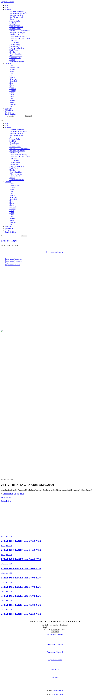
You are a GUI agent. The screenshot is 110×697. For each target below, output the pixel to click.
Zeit (10, 106)
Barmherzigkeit (14, 67)
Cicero (11, 19)
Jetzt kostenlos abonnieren (55, 252)
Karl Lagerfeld (14, 42)
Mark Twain (13, 50)
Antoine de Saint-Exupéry (18, 13)
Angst (11, 65)
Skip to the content (7, 2)
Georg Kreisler (14, 25)
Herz (11, 83)
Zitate (22, 494)
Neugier (12, 100)
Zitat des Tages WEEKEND (56, 629)
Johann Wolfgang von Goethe (19, 38)
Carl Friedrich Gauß (16, 17)
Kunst (11, 93)
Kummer (12, 91)
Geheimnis (13, 79)
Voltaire (12, 60)
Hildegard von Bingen (17, 32)
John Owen (13, 40)
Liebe (11, 98)
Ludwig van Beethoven (17, 48)
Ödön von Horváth (15, 56)
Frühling (12, 77)
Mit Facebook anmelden (55, 635)
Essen (11, 75)
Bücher (11, 71)
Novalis (12, 52)
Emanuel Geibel (14, 21)
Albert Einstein (8, 494)
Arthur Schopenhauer (16, 15)
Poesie (11, 102)
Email (45, 627)
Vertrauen (12, 104)
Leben (11, 94)
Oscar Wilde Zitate (15, 54)
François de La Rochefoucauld (19, 31)
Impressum (55, 669)
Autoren (8, 9)
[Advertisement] (55, 283)
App (6, 5)
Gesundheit (13, 81)
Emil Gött (12, 23)
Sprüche (8, 112)
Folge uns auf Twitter (55, 660)
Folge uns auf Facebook (55, 652)
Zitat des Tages (9, 240)
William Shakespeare (16, 62)
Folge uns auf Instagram (55, 644)
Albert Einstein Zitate (16, 11)
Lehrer (11, 96)
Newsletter (8, 108)
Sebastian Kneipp (15, 58)
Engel (11, 73)
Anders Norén (59, 694)
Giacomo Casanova (16, 27)
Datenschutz (55, 677)
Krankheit (12, 89)
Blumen (12, 69)
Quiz (6, 7)
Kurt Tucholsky (14, 44)
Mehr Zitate (9, 110)
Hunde (11, 87)
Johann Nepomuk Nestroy (18, 36)
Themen (8, 63)
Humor (11, 85)
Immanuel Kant (14, 34)
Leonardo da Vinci (15, 46)
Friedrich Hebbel (15, 29)
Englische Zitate (10, 114)
